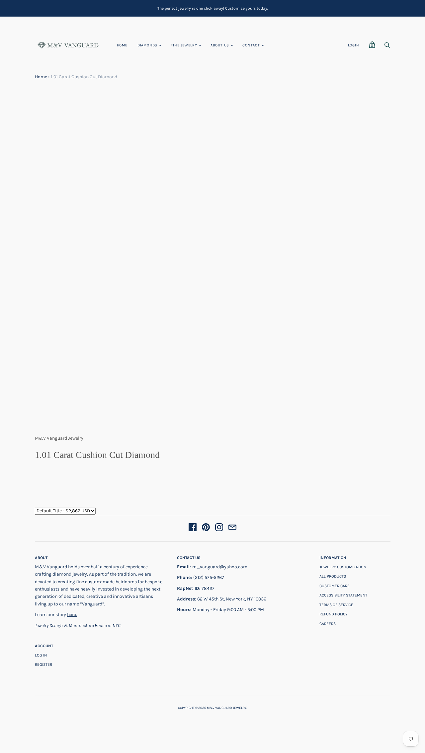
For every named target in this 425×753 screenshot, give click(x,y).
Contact (251, 45)
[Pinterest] (206, 528)
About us (220, 45)
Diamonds (147, 45)
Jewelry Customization (342, 567)
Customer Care (334, 586)
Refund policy (333, 614)
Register (43, 664)
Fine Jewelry (184, 45)
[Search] (387, 47)
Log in (41, 655)
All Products (332, 576)
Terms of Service (336, 604)
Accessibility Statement (343, 595)
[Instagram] (219, 528)
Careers (327, 623)
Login (353, 45)
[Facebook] (193, 528)
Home (122, 45)
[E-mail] (232, 528)
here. (72, 614)
